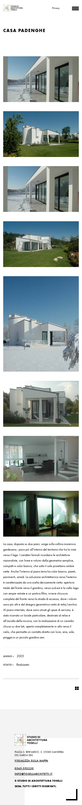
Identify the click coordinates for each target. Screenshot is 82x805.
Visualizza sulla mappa (31, 760)
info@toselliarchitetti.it (33, 773)
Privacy (56, 8)
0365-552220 (24, 768)
